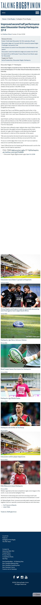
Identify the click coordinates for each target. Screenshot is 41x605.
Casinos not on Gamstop (9, 569)
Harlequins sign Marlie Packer (10, 398)
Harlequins (27, 60)
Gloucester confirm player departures (13, 457)
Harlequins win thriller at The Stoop (12, 427)
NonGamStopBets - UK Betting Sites (12, 561)
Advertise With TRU (8, 551)
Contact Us (5, 549)
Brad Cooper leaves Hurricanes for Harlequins (16, 369)
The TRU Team (6, 541)
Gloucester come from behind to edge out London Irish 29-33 (19, 51)
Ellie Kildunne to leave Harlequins (12, 486)
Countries (5, 536)
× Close (37, 595)
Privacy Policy (6, 555)
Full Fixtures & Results (9, 505)
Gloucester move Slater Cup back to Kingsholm (16, 280)
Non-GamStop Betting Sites (10, 563)
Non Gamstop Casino (8, 567)
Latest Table (6, 507)
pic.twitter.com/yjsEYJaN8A (13, 152)
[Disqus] (20, 181)
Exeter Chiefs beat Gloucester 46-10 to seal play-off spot (18, 41)
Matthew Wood (7, 34)
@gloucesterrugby (18, 150)
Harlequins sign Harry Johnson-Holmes (14, 340)
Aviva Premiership (7, 60)
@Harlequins (34, 150)
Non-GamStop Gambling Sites (11, 565)
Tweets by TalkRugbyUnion (8, 512)
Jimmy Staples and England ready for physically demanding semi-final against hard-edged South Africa (20, 310)
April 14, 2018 (31, 154)
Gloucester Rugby (18, 60)
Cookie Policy (6, 553)
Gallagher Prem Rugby (9, 539)
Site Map (5, 558)
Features (5, 538)
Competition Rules (7, 557)
